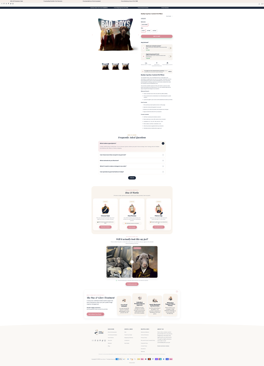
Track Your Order (128, 335)
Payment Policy (144, 343)
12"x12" (143, 30)
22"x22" (154, 30)
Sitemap (143, 351)
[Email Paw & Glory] (1, 3)
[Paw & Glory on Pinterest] (8, 3)
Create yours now (132, 284)
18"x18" (148, 30)
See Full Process (158, 227)
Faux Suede (144, 24)
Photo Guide (132, 227)
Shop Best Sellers (105, 227)
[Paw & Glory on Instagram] (6, 3)
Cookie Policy (144, 346)
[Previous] (92, 35)
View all (132, 177)
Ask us (170, 71)
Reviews (110, 343)
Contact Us (126, 340)
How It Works (111, 337)
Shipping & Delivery (128, 337)
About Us (110, 340)
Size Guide (168, 16)
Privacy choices (132, 362)
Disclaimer (143, 348)
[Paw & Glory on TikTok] (10, 3)
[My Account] (259, 3)
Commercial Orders (112, 335)
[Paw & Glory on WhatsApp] (13, 3)
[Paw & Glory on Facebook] (4, 3)
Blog (109, 346)
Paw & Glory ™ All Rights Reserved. (108, 359)
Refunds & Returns (145, 332)
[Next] (138, 35)
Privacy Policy (144, 337)
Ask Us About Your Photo (95, 314)
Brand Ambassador (112, 332)
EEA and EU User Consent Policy (148, 340)
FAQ (125, 332)
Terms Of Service (145, 335)
